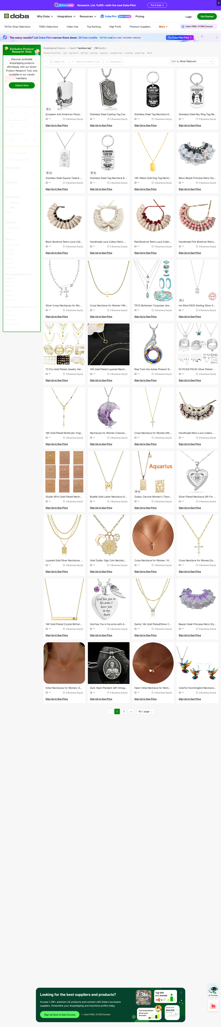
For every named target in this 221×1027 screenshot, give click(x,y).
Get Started (207, 16)
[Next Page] (131, 711)
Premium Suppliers (140, 26)
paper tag (139, 53)
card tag (129, 53)
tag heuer (73, 53)
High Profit (115, 26)
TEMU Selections (48, 26)
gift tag (84, 53)
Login (189, 16)
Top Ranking (94, 26)
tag (64, 53)
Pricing (140, 16)
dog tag (103, 53)
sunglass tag (116, 53)
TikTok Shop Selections (17, 26)
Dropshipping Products (54, 48)
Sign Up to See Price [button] (57, 125)
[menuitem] (17, 27)
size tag (94, 53)
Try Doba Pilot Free (178, 37)
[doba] (17, 16)
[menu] (90, 26)
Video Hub (72, 26)
